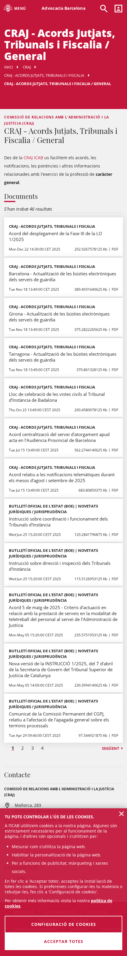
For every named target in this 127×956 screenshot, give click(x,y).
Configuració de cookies (63, 924)
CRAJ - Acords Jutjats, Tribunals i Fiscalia (44, 75)
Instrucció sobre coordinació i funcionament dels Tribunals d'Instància (58, 522)
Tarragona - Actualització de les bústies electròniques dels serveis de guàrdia (62, 357)
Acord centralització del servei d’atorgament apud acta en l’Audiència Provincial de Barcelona (59, 437)
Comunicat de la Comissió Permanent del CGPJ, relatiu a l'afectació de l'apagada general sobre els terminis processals (59, 720)
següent (110, 748)
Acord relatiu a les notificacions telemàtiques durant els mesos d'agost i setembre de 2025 (62, 477)
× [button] (121, 813)
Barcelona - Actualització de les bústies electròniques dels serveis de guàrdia (62, 276)
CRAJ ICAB (33, 157)
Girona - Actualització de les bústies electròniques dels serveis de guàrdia (59, 317)
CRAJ (27, 67)
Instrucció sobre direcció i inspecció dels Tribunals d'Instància (59, 566)
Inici (8, 67)
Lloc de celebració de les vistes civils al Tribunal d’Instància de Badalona (57, 397)
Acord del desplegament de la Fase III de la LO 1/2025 (55, 236)
